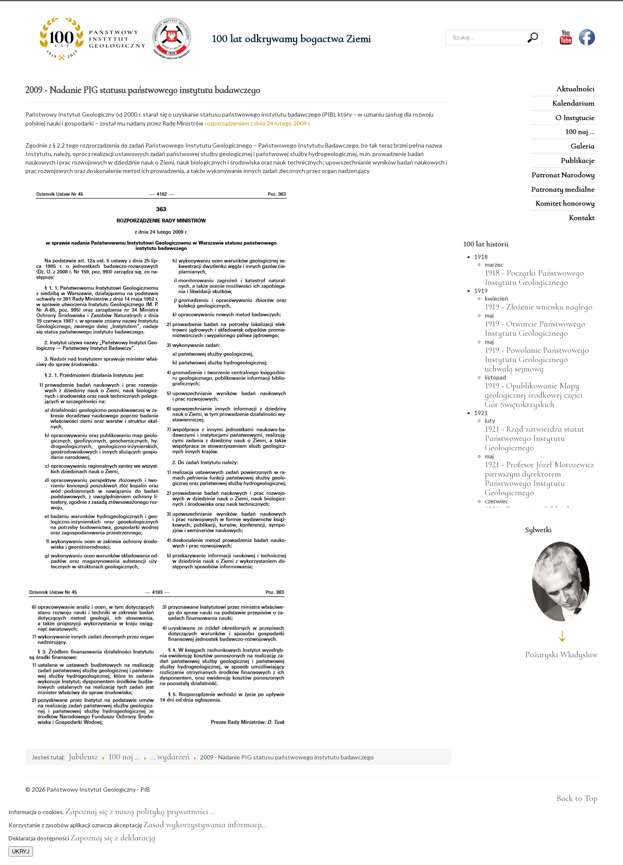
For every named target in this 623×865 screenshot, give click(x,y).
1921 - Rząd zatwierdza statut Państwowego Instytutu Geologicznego (534, 438)
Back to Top (577, 798)
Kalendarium (574, 103)
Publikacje (578, 160)
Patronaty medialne (563, 189)
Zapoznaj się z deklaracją (113, 838)
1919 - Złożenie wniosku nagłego (538, 307)
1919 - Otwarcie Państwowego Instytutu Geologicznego (535, 328)
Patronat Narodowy (563, 174)
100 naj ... (580, 131)
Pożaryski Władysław (561, 655)
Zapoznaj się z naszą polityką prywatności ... (140, 811)
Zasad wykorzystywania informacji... (205, 825)
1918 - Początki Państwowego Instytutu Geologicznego (534, 277)
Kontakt (582, 217)
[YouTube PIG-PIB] (560, 36)
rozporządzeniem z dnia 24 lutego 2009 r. (258, 123)
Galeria (583, 146)
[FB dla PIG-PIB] (588, 36)
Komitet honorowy (565, 203)
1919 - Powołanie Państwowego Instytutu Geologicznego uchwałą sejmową (537, 359)
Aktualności (575, 88)
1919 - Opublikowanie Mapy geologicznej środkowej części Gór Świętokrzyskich (534, 395)
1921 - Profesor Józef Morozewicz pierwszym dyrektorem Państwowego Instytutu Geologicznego (539, 479)
